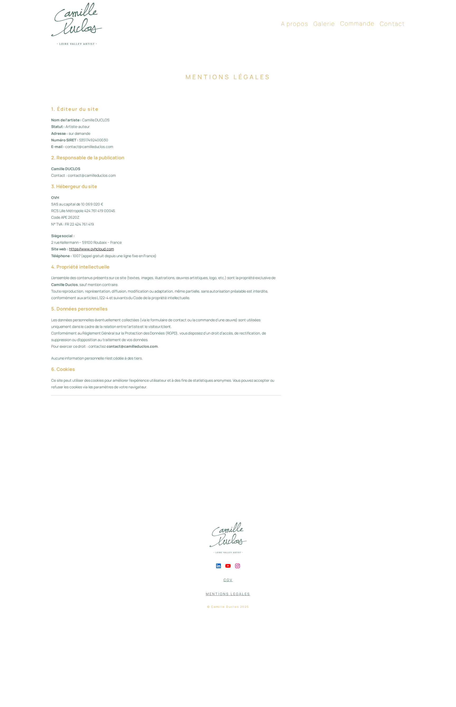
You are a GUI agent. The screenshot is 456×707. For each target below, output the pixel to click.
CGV (228, 579)
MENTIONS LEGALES (228, 593)
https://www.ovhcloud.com (91, 248)
